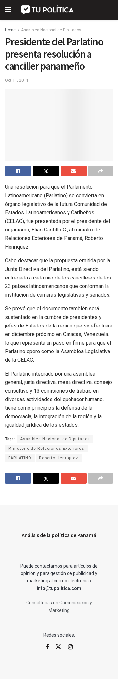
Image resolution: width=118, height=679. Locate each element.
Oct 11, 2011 (16, 80)
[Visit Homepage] (48, 9)
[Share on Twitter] (46, 171)
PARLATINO (19, 458)
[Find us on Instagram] (70, 647)
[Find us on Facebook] (47, 647)
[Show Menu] (8, 10)
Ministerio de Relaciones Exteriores (46, 448)
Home (10, 30)
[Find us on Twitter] (58, 647)
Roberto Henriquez (58, 458)
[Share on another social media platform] (100, 171)
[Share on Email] (74, 171)
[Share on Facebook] (18, 171)
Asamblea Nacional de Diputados (51, 30)
